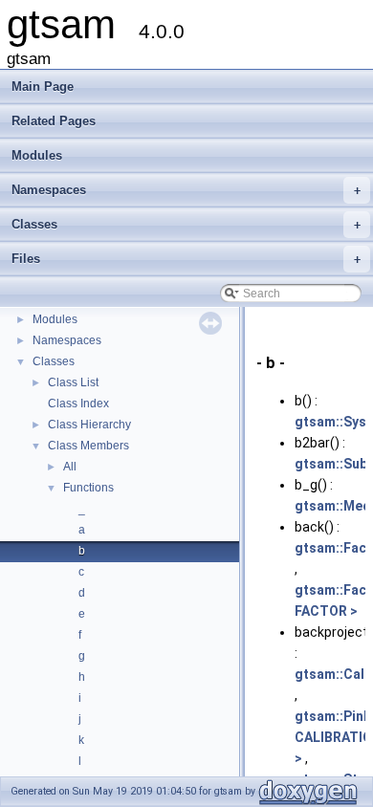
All (70, 466)
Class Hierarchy (89, 424)
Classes (186, 224)
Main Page (42, 86)
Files (186, 258)
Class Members (88, 445)
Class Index (78, 403)
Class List (73, 382)
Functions (88, 487)
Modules (36, 155)
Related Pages (53, 121)
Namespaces (186, 190)
